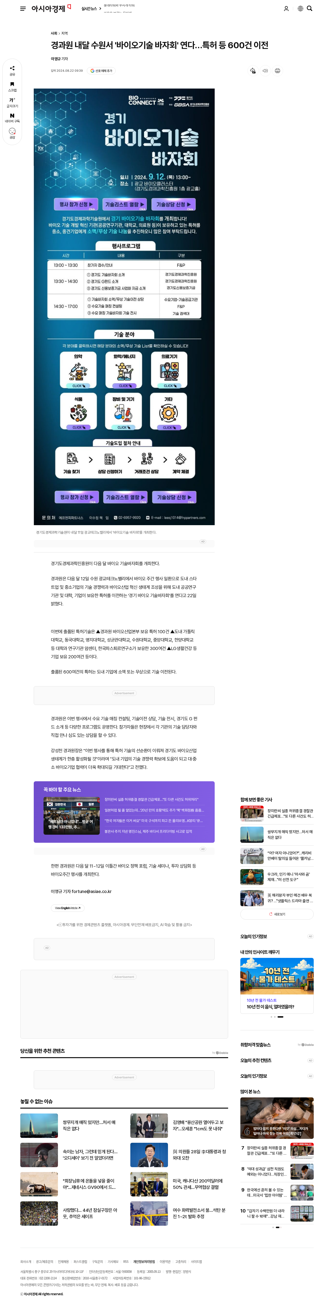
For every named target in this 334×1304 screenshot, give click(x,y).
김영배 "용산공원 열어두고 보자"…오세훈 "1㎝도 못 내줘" (198, 1126)
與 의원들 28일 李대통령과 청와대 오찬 (199, 1155)
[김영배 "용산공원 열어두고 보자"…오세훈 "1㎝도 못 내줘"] (149, 1137)
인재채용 (63, 1261)
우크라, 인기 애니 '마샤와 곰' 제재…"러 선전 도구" (288, 877)
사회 (54, 33)
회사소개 (25, 1261)
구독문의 (97, 1261)
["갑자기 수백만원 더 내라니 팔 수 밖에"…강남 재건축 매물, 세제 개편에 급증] (302, 1220)
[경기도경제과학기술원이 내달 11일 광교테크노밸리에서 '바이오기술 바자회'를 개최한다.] (124, 307)
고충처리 (180, 1261)
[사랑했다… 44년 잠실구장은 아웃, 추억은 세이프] (39, 1224)
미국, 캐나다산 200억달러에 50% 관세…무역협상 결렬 (197, 1184)
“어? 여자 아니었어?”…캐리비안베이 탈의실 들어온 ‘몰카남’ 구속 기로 (289, 856)
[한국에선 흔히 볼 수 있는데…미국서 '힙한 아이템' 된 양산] (302, 1199)
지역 (64, 33)
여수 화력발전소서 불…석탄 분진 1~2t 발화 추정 (199, 1213)
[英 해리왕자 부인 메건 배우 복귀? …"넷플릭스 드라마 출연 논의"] (252, 905)
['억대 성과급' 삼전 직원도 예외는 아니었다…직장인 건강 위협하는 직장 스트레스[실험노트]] (302, 1178)
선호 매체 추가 (103, 71)
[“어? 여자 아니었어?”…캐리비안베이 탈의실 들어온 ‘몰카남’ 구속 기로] (252, 863)
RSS (125, 1261)
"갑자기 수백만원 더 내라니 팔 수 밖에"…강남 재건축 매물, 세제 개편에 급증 (266, 1216)
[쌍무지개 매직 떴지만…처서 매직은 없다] (252, 841)
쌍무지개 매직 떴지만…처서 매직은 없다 (289, 835)
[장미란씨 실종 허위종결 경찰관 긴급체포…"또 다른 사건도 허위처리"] (252, 820)
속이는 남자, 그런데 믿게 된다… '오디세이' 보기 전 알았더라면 (90, 1155)
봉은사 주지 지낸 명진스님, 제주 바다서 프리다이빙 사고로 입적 (148, 831)
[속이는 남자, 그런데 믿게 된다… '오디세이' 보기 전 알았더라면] (39, 1166)
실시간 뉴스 (89, 8)
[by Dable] (220, 1052)
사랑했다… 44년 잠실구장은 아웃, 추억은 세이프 (90, 1213)
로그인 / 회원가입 (286, 8)
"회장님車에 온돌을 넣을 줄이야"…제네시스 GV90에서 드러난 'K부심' (89, 1184)
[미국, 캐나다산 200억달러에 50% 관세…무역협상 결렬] (149, 1195)
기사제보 (113, 1261)
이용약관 (165, 1261)
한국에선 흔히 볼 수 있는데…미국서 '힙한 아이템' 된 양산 (267, 1195)
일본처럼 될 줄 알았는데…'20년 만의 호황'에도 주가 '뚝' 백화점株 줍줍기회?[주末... (155, 810)
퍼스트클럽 (80, 1261)
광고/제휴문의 (44, 1261)
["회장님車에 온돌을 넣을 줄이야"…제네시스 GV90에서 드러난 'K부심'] (39, 1195)
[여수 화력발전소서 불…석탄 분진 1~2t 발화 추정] (149, 1224)
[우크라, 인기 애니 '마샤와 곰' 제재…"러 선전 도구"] (252, 884)
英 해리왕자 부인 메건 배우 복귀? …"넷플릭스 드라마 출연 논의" (290, 898)
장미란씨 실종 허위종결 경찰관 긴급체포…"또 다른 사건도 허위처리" (151, 799)
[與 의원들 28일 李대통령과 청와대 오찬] (149, 1166)
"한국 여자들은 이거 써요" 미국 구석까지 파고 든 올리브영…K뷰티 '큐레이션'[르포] (155, 821)
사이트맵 (196, 1261)
